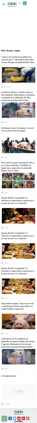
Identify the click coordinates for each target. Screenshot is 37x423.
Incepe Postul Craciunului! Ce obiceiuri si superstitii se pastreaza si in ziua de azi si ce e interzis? (17, 200)
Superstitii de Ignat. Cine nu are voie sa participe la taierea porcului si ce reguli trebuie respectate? (17, 306)
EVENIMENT (7, 87)
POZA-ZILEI (7, 404)
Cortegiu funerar (8, 375)
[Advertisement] (18, 19)
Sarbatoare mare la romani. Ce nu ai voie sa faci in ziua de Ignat (17, 129)
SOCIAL (6, 122)
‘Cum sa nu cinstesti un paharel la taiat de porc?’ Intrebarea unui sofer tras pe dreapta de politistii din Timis (17, 59)
